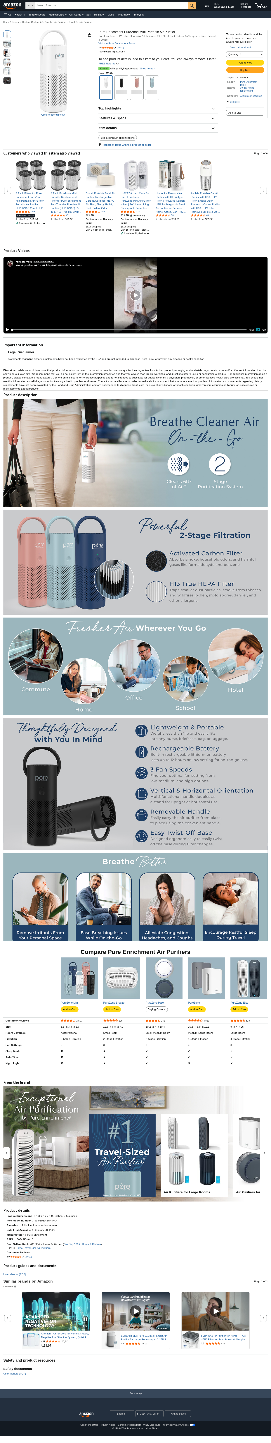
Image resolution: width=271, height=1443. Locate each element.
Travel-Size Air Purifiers (80, 22)
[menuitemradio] (258, 329)
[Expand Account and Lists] (236, 7)
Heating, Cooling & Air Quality (37, 22)
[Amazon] (12, 5)
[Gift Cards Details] (83, 14)
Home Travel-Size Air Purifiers (33, 1247)
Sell (88, 14)
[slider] (129, 329)
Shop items (146, 68)
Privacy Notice (108, 1425)
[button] (7, 14)
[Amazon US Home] (86, 1415)
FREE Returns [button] (107, 63)
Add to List (234, 112)
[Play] (6, 329)
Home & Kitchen (11, 22)
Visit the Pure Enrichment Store (116, 43)
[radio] (7, 34)
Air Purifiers (60, 22)
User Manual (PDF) (14, 1274)
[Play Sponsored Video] (136, 1311)
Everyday (138, 14)
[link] (31, 200)
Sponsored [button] (8, 1286)
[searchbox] (111, 5)
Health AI (20, 14)
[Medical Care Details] (66, 14)
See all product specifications (118, 137)
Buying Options (157, 1009)
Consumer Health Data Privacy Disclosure (139, 1425)
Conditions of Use (89, 1425)
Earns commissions (44, 261)
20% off (104, 68)
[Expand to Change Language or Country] (131, 1413)
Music (110, 14)
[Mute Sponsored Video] (85, 1326)
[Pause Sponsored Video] (85, 1319)
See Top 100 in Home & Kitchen (82, 1244)
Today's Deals (37, 14)
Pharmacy (124, 14)
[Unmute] (264, 330)
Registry (99, 14)
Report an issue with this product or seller (127, 144)
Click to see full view (53, 114)
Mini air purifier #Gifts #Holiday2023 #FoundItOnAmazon (49, 265)
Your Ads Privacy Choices (176, 1425)
